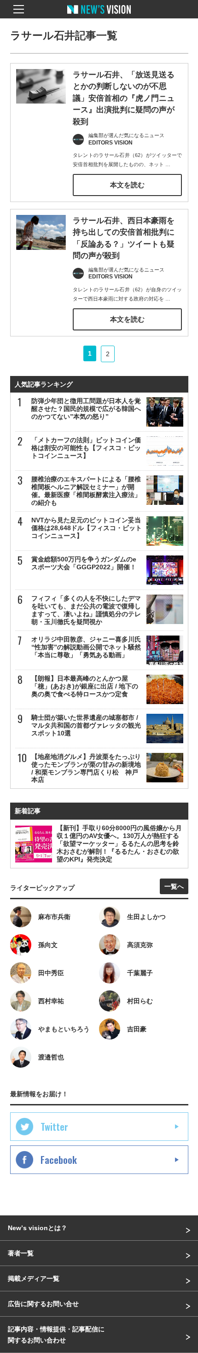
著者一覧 (21, 1253)
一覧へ (174, 886)
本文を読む (127, 185)
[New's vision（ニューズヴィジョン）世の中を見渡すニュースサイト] (99, 16)
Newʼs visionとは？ (37, 1228)
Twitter (54, 1126)
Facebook (59, 1160)
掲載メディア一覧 (33, 1278)
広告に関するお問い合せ (43, 1303)
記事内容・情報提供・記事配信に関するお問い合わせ (56, 1334)
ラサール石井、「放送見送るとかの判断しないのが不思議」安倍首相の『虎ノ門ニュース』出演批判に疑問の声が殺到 (124, 98)
